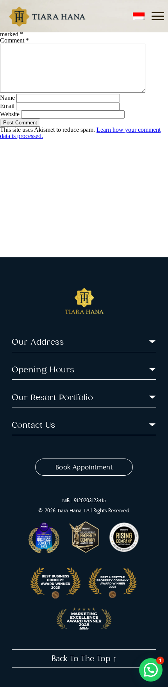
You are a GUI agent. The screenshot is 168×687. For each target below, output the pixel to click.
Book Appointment (84, 467)
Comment (14, 40)
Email (7, 106)
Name (7, 97)
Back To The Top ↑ (84, 658)
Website (10, 114)
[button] (151, 670)
